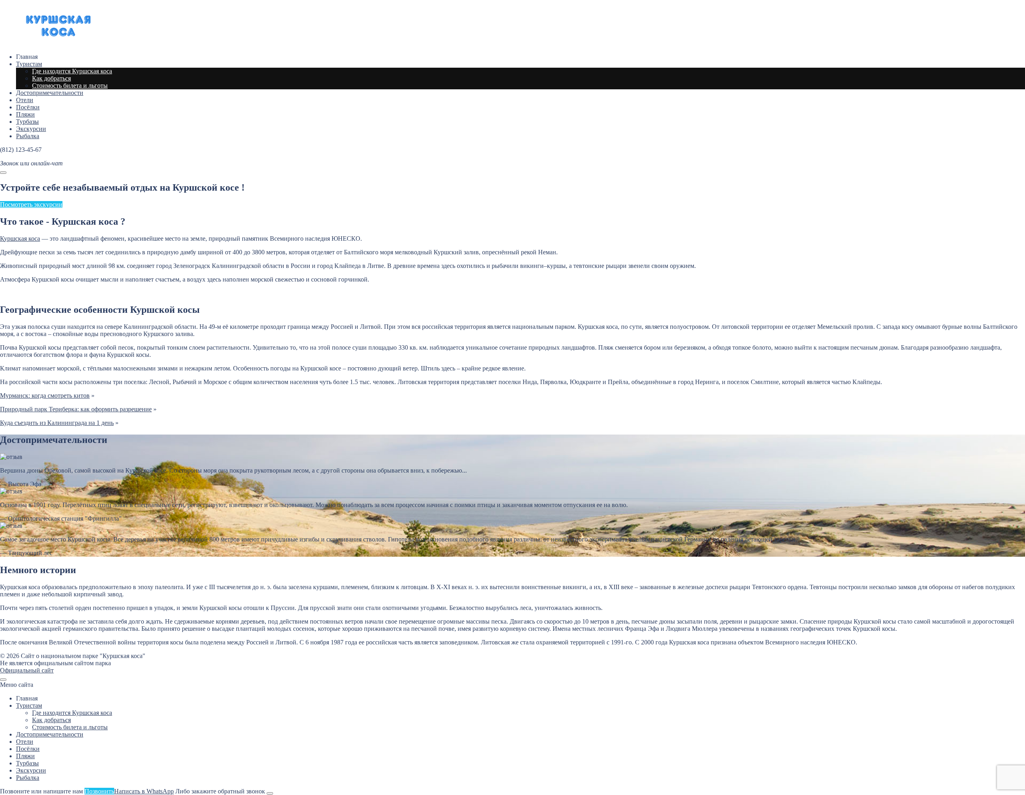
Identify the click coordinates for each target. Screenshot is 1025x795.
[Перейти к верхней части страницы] (3, 679)
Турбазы (27, 763)
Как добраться (51, 720)
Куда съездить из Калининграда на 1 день (57, 422)
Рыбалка (27, 777)
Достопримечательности (49, 734)
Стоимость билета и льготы (70, 727)
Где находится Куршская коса (72, 712)
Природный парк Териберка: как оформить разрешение (76, 409)
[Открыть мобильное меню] (3, 172)
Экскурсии (31, 770)
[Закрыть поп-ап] (270, 793)
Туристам (29, 705)
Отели (24, 741)
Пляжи (25, 756)
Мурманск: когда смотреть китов (45, 395)
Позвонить (99, 791)
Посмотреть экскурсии (31, 204)
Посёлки (28, 748)
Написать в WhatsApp (144, 791)
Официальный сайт (27, 670)
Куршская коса (60, 26)
